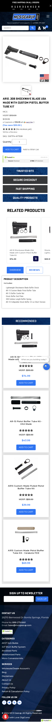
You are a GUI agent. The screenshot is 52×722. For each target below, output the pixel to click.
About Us (6, 680)
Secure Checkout (25, 180)
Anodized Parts (9, 651)
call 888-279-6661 (38, 23)
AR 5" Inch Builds (10, 643)
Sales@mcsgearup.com (19, 625)
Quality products (25, 198)
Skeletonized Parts (11, 654)
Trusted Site (25, 171)
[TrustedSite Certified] (7, 632)
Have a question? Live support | (18, 23)
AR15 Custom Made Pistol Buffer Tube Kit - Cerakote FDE (26, 551)
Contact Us (7, 684)
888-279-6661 (19, 622)
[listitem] (24, 240)
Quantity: (7, 142)
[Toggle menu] (48, 18)
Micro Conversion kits (12, 658)
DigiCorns (25, 717)
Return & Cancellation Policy (16, 691)
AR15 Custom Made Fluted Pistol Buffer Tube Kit (26, 487)
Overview (15, 270)
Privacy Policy (8, 688)
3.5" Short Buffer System (14, 647)
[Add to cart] (35, 258)
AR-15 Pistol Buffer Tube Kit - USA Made (26, 422)
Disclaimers (7, 676)
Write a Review (10, 132)
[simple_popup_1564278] (5, 717)
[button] (26, 122)
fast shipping (25, 189)
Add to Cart (26, 383)
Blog (4, 672)
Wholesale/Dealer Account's (16, 668)
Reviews (34, 270)
